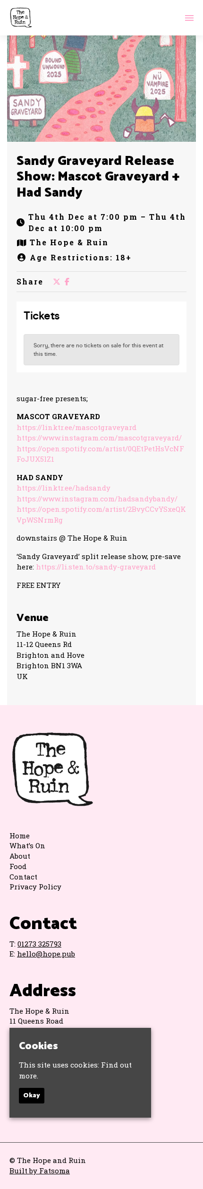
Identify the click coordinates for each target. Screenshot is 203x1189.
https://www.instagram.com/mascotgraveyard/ (99, 437)
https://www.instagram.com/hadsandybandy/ (97, 498)
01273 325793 (39, 943)
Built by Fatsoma (39, 1170)
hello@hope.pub (46, 953)
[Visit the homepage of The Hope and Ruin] (20, 17)
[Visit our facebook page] (67, 281)
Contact (23, 876)
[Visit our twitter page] (56, 281)
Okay (31, 1095)
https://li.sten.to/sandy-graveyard (96, 566)
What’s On (27, 845)
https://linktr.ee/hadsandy (63, 487)
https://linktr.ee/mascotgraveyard (76, 427)
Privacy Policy (35, 886)
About (19, 856)
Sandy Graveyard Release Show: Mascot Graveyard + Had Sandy (98, 177)
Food (17, 866)
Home (19, 835)
